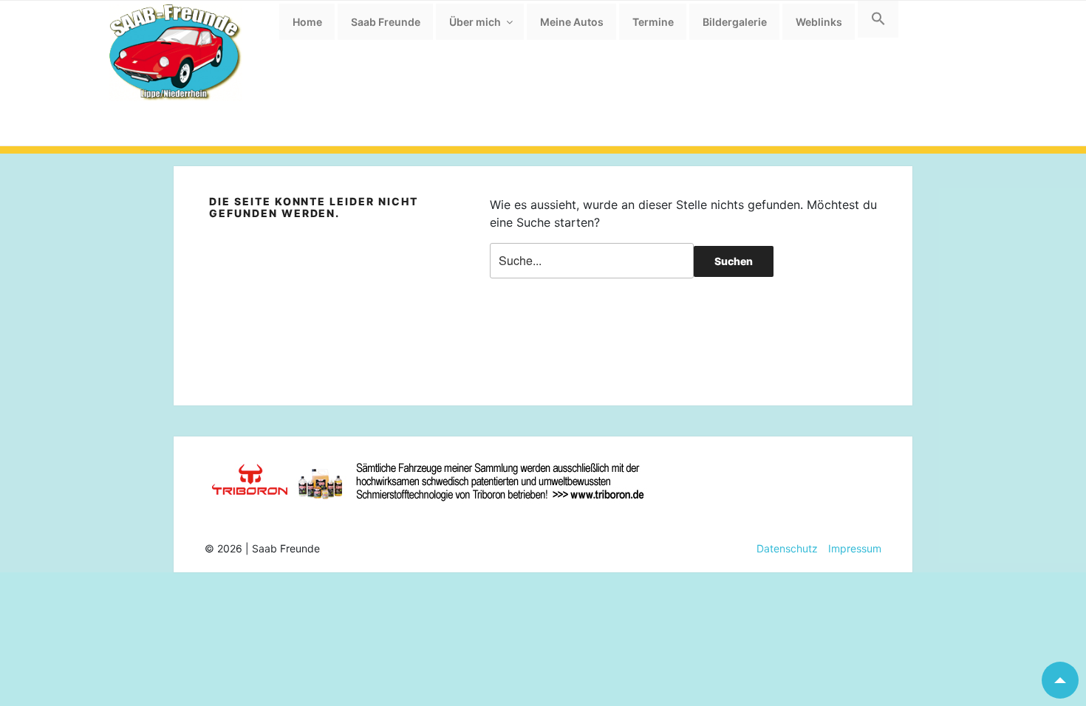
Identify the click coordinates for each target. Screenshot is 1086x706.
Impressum (849, 548)
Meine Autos (572, 22)
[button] (878, 19)
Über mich (475, 22)
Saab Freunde (385, 22)
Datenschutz (787, 548)
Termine (653, 22)
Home (307, 22)
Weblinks (819, 22)
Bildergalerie (735, 22)
